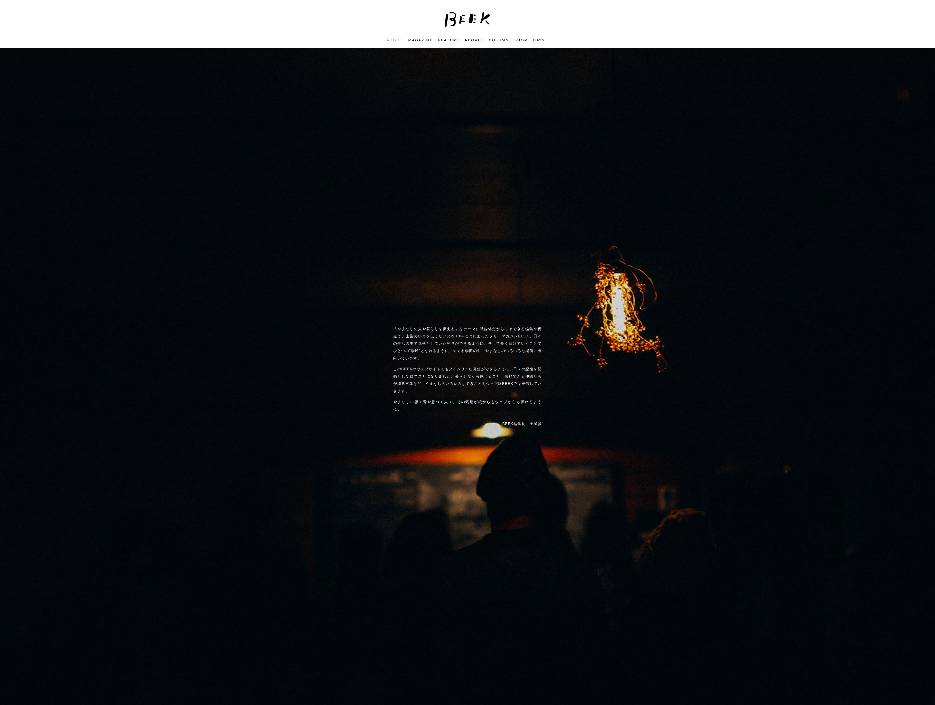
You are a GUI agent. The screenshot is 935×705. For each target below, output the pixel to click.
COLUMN (499, 40)
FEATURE (448, 40)
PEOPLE (474, 40)
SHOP (521, 40)
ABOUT (395, 40)
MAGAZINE (420, 40)
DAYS (539, 40)
